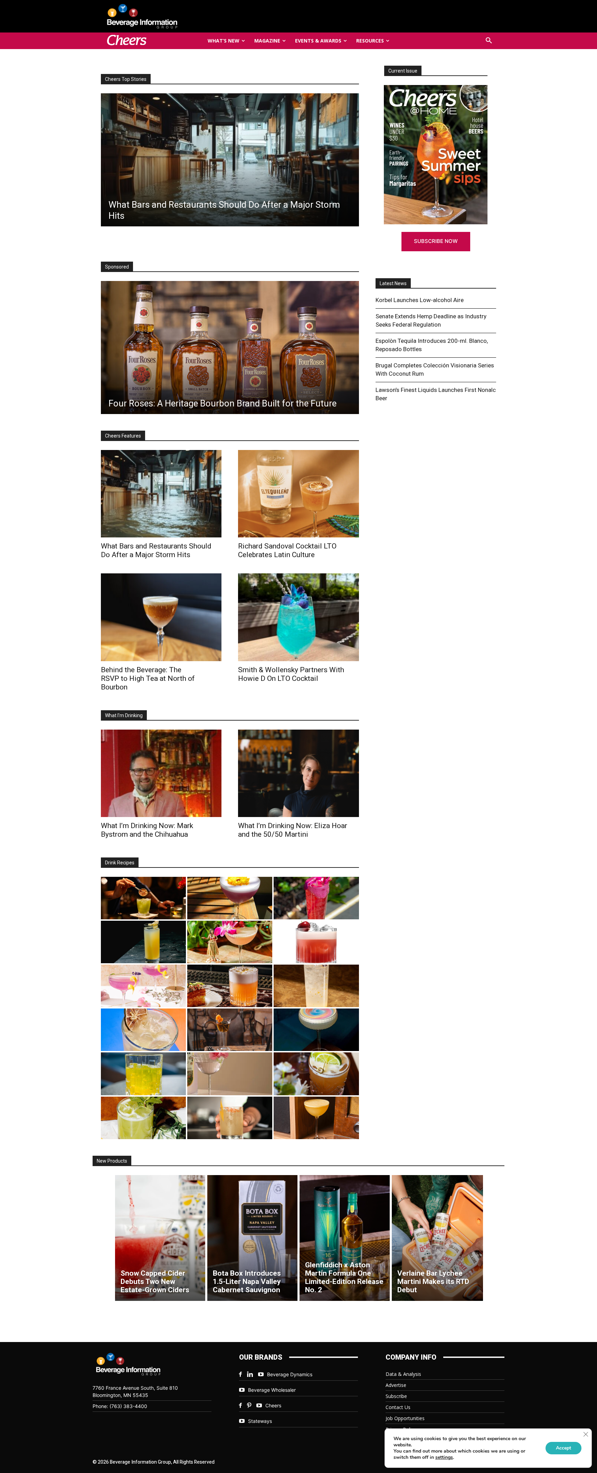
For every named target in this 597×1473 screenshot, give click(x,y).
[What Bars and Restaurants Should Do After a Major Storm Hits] (161, 493)
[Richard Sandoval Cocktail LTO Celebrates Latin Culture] (298, 493)
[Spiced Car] (229, 1118)
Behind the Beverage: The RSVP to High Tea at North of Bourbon (148, 678)
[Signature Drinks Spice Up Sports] (230, 159)
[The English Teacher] (143, 986)
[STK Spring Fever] (316, 1073)
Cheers (273, 1405)
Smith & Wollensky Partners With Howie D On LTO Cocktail (291, 674)
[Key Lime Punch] (143, 1029)
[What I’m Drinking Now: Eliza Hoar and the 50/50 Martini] (298, 773)
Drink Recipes (119, 862)
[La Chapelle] (143, 898)
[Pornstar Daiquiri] (316, 1118)
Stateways (260, 1421)
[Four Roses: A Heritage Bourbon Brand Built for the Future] (230, 347)
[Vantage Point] (143, 942)
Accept (563, 1448)
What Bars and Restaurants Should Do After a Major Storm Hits (156, 550)
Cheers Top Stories (125, 79)
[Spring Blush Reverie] (229, 1073)
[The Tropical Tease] (229, 942)
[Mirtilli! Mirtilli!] (229, 898)
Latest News (393, 283)
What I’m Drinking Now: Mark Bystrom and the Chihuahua (147, 830)
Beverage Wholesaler (272, 1390)
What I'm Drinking (124, 715)
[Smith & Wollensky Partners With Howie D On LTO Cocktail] (298, 617)
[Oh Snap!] (143, 1118)
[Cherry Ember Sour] (316, 942)
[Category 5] (316, 898)
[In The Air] (316, 986)
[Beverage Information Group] (165, 16)
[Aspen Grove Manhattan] (229, 1029)
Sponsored (117, 267)
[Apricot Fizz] (229, 986)
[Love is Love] (316, 1029)
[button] (489, 40)
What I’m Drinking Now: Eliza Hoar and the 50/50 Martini (292, 830)
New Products (112, 1161)
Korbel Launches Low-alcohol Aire (420, 300)
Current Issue (402, 71)
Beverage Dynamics (289, 1374)
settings (444, 1457)
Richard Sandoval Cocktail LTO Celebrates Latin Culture (287, 550)
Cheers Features (123, 436)
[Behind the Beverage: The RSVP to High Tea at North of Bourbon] (161, 617)
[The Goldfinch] (143, 1073)
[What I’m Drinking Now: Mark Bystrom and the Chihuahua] (161, 773)
